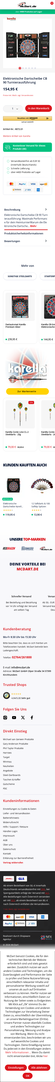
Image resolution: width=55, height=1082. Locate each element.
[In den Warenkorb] (33, 339)
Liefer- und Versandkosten (16, 813)
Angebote (8, 770)
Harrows (7, 752)
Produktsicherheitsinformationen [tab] (23, 233)
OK (27, 1076)
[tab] (26, 218)
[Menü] (5, 5)
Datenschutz (9, 849)
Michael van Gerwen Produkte (18, 739)
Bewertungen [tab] (12, 241)
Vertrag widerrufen (13, 862)
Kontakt (7, 853)
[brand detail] (9, 548)
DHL (43, 889)
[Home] (26, 4)
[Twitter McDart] (23, 718)
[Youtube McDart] (14, 718)
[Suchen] (11, 4)
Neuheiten (8, 766)
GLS (47, 892)
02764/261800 (22, 657)
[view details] (20, 317)
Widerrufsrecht (11, 822)
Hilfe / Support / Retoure (15, 826)
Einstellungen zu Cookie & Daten (19, 808)
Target (6, 757)
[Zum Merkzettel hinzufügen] (51, 79)
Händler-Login (10, 831)
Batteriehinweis (11, 817)
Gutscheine (9, 784)
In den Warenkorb (38, 108)
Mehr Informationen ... (18, 1052)
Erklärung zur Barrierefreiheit (18, 858)
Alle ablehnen (39, 1067)
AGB (5, 840)
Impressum (9, 835)
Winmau (7, 761)
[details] (11, 18)
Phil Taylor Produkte (13, 748)
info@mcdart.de (20, 667)
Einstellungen (16, 1067)
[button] (43, 5)
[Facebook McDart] (32, 718)
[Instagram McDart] (5, 718)
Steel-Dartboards (11, 775)
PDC (5, 788)
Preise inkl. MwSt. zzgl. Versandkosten (18, 95)
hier (45, 1056)
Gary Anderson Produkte (15, 743)
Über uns (8, 844)
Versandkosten (24, 909)
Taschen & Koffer (11, 779)
